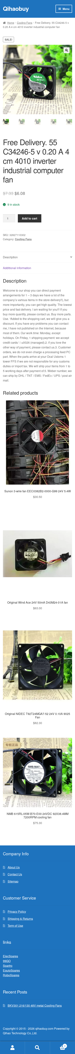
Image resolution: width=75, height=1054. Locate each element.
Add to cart (29, 218)
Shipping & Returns (20, 919)
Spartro (7, 966)
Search (37, 1048)
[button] (67, 50)
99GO (7, 961)
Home (10, 22)
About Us (14, 867)
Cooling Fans (24, 22)
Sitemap (13, 881)
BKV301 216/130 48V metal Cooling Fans (35, 1005)
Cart (58, 1044)
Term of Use (15, 925)
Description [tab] (10, 257)
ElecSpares (10, 956)
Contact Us (15, 874)
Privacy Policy (17, 911)
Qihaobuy (16, 8)
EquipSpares (11, 970)
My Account (12, 1048)
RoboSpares (11, 975)
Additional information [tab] (17, 268)
